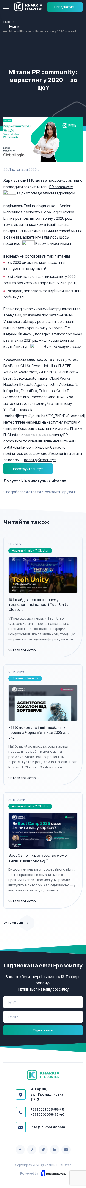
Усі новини (13, 923)
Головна (8, 22)
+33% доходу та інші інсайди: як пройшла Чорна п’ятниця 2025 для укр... (39, 732)
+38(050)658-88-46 (47, 1114)
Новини (14, 26)
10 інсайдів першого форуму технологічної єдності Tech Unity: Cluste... (38, 604)
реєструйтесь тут (40, 459)
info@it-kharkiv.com (48, 1126)
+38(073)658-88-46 (47, 1109)
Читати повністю (22, 650)
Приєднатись (64, 7)
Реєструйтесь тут (28, 469)
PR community (61, 186)
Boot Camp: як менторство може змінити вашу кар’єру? (37, 858)
